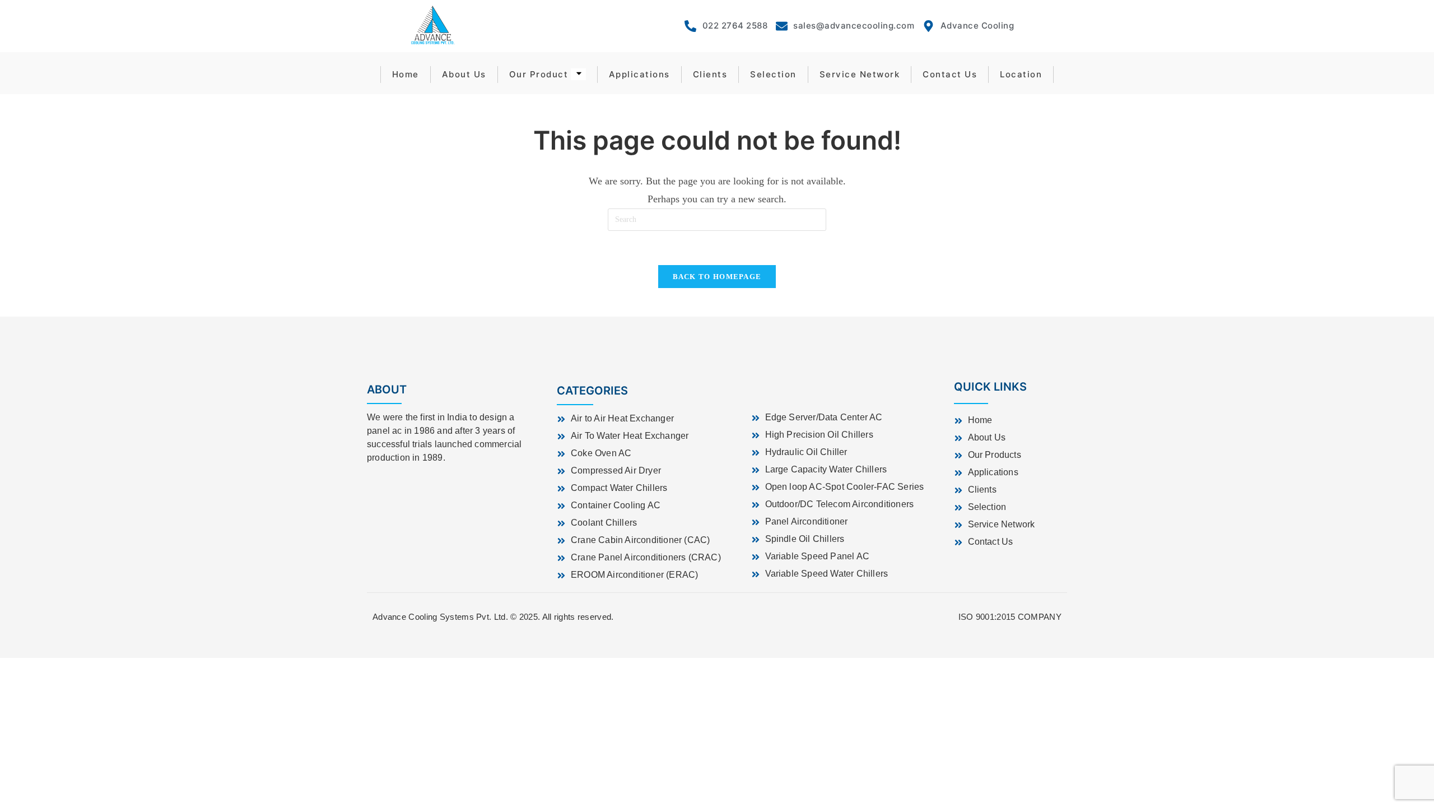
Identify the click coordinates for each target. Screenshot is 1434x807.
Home (405, 74)
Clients (710, 74)
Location (1021, 74)
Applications (639, 74)
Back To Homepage (717, 276)
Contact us (950, 74)
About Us (464, 74)
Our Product (539, 74)
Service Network (860, 74)
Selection (773, 74)
